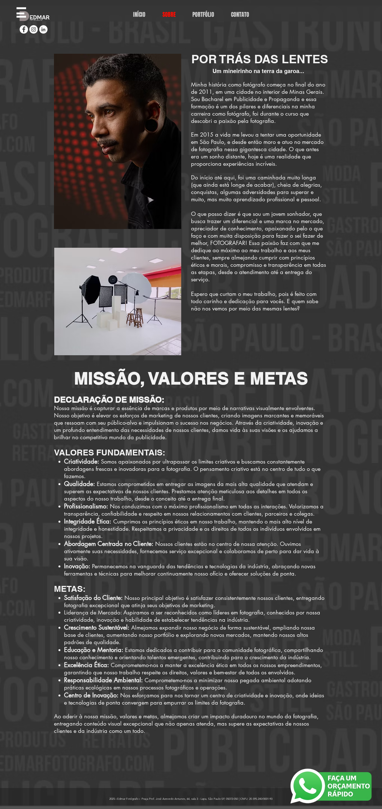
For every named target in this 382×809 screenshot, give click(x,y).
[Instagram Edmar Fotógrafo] (33, 29)
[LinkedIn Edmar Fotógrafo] (43, 29)
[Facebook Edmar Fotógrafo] (24, 29)
